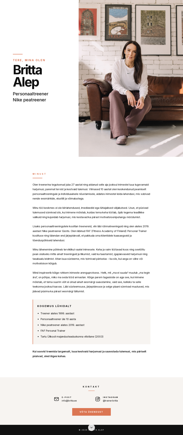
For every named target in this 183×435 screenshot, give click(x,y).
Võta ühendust (91, 412)
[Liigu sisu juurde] (91, 427)
